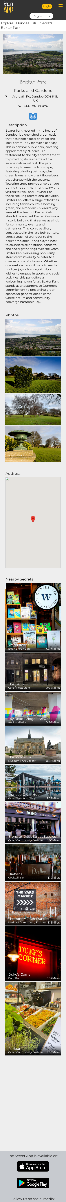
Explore (8, 23)
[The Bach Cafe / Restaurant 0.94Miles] (33, 671)
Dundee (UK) (28, 23)
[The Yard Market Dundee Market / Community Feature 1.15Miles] (33, 903)
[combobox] (41, 16)
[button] (33, 519)
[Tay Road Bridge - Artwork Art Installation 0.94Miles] (33, 708)
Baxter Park (11, 28)
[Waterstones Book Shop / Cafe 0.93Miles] (33, 617)
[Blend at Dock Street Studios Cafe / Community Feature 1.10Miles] (33, 822)
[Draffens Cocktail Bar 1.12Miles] (33, 862)
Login (47, 6)
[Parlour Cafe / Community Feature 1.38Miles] (33, 1018)
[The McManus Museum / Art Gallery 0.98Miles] (33, 745)
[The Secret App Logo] (8, 7)
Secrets (47, 23)
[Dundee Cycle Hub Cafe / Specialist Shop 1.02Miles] (33, 783)
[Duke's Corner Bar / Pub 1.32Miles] (33, 953)
